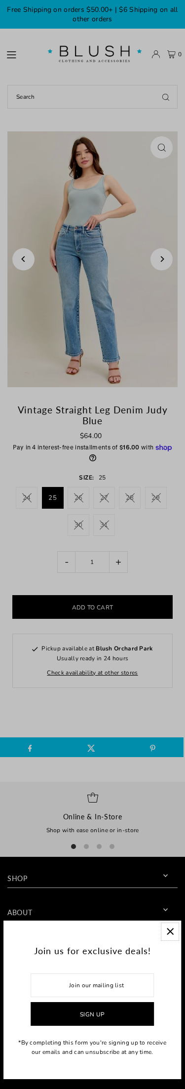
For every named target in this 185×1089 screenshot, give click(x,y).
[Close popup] (170, 931)
